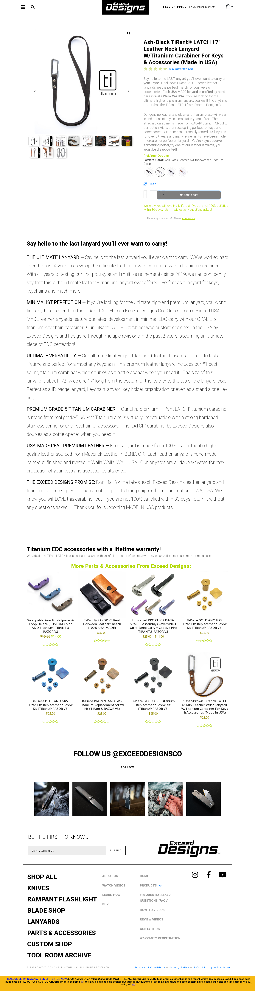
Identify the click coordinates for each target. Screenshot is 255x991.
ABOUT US (110, 876)
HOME (144, 876)
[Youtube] (222, 874)
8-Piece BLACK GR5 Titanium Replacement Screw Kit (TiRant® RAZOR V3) (153, 705)
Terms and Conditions (150, 967)
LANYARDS (43, 921)
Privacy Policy (179, 967)
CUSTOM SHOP (49, 944)
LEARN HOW (111, 895)
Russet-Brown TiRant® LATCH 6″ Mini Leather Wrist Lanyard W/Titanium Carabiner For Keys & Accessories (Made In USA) (204, 706)
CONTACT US (150, 929)
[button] (128, 33)
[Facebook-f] (208, 874)
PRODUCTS (148, 885)
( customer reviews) (181, 68)
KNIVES (38, 888)
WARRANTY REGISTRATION (160, 938)
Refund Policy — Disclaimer (213, 967)
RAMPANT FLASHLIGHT (62, 899)
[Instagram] (194, 874)
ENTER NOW (59, 979)
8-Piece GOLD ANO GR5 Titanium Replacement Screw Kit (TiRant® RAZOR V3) (205, 624)
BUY (105, 904)
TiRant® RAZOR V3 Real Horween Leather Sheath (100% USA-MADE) (102, 624)
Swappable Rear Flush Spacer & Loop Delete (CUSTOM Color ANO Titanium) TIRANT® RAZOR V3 (50, 626)
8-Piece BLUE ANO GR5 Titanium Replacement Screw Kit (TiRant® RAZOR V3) (51, 705)
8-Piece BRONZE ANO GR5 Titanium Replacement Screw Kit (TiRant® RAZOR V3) (102, 705)
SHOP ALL (42, 877)
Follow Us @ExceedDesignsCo (127, 754)
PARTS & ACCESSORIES (61, 933)
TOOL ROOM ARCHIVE (59, 955)
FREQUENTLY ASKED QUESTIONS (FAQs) (155, 897)
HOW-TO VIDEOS (152, 910)
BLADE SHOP (46, 910)
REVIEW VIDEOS (151, 919)
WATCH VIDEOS (113, 885)
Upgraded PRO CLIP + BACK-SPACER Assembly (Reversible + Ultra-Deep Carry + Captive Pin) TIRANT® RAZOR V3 (153, 626)
